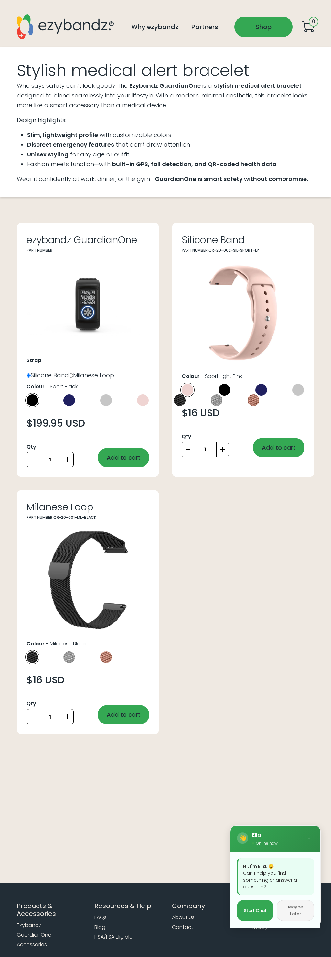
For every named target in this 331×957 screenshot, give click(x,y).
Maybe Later (295, 910)
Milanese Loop (93, 376)
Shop (263, 26)
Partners (204, 27)
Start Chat (255, 910)
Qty (31, 446)
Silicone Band (50, 376)
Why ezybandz (154, 27)
